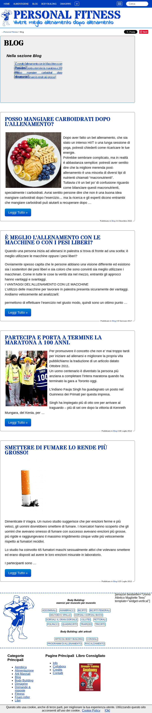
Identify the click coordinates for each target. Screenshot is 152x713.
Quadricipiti (69, 624)
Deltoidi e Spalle (60, 615)
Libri (18, 700)
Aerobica (21, 667)
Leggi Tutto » (18, 212)
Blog (35, 4)
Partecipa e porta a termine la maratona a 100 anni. (53, 340)
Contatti (58, 673)
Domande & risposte (23, 689)
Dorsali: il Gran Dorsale (61, 619)
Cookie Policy (91, 710)
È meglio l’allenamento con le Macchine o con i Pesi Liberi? (52, 240)
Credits (57, 669)
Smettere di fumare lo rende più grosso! (35, 77)
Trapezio (86, 624)
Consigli (92, 639)
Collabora (59, 666)
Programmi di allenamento (64, 643)
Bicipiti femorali (100, 610)
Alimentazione (21, 4)
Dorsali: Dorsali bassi (88, 615)
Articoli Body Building (69, 639)
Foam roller (22, 697)
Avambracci (67, 610)
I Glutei (85, 619)
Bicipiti (82, 610)
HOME (7, 4)
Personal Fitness (67, 15)
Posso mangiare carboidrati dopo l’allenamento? (57, 122)
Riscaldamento (94, 643)
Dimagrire (65, 4)
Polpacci (52, 624)
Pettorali (100, 619)
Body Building (48, 4)
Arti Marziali (22, 673)
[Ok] (107, 710)
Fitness (19, 693)
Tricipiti (100, 624)
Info (55, 663)
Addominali (49, 610)
